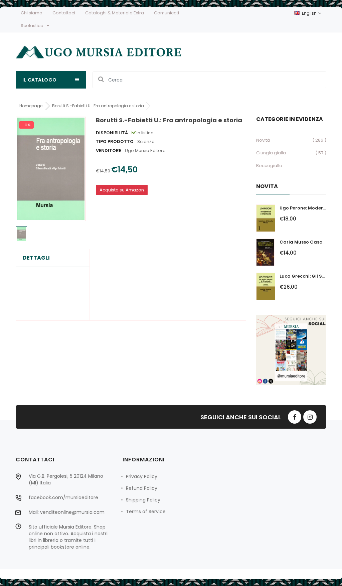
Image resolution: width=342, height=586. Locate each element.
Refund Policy (141, 488)
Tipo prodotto (115, 141)
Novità (263, 140)
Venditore (108, 150)
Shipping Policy (143, 499)
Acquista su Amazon (122, 190)
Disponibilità (112, 133)
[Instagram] (310, 417)
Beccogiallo (269, 165)
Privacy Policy (141, 476)
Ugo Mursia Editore (145, 150)
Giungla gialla (271, 153)
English (310, 13)
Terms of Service (146, 511)
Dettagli (36, 258)
